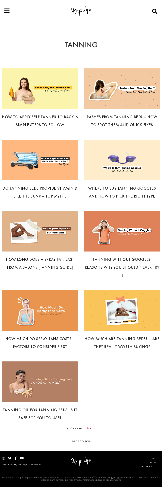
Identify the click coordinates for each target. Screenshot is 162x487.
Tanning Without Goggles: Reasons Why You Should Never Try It (122, 267)
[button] (155, 11)
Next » (90, 428)
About (156, 458)
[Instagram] (3, 458)
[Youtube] (22, 458)
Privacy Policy (150, 466)
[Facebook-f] (15, 458)
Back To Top (81, 441)
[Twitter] (9, 458)
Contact (154, 462)
